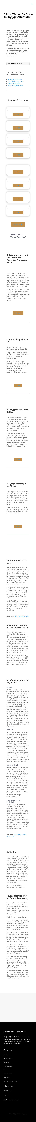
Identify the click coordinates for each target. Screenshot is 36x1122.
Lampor (6, 1055)
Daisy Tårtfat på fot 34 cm (15, 81)
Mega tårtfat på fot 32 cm (15, 85)
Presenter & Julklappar (10, 1081)
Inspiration (7, 1077)
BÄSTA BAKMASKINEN (22, 616)
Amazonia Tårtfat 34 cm (15, 79)
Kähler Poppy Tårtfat (14, 83)
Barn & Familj (7, 1074)
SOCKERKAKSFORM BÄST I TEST (16, 835)
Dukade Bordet (8, 1066)
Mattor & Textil (8, 1058)
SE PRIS (18, 114)
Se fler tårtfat (18, 224)
